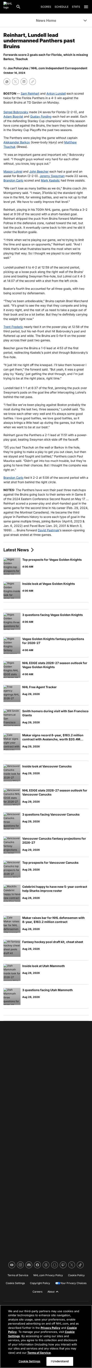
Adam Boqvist (13, 116)
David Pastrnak (48, 530)
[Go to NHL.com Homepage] (7, 7)
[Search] (18, 6)
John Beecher (39, 171)
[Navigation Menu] (86, 6)
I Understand (60, 1361)
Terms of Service (39, 1352)
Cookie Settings (29, 1361)
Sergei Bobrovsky (15, 112)
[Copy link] (32, 81)
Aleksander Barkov (16, 142)
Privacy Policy (50, 1327)
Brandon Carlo (13, 180)
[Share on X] (15, 81)
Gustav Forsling (41, 116)
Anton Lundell (56, 93)
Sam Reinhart (30, 93)
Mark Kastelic (50, 180)
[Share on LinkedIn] (24, 81)
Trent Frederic (13, 327)
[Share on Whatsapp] (6, 81)
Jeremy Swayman (52, 176)
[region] (46, 1336)
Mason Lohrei (12, 171)
